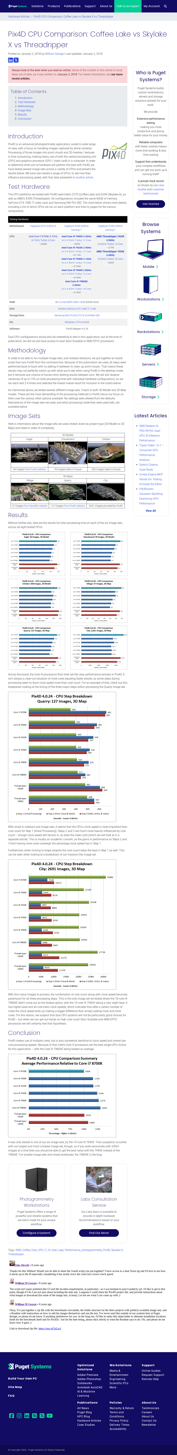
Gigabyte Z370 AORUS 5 (43, 226)
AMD (18, 1250)
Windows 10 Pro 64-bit (77, 322)
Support (90, 6)
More (113, 1387)
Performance (72, 1250)
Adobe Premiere (87, 1375)
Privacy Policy (119, 1420)
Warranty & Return (122, 1408)
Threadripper (16, 1254)
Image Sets (24, 110)
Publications (72, 6)
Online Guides (151, 1370)
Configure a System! (36, 1233)
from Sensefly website (35, 505)
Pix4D (106, 1250)
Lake (61, 1250)
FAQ (11, 1396)
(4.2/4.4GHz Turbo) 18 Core (76, 285)
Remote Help (150, 1379)
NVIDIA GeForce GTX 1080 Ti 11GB (77, 308)
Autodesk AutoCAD (90, 1387)
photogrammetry (92, 1250)
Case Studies (86, 1424)
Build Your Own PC (22, 1379)
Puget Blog (84, 1412)
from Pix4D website (35, 469)
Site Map (15, 1387)
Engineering (117, 1379)
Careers (147, 1412)
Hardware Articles (19, 16)
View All (151, 510)
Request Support (153, 1375)
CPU (40, 1250)
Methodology (26, 106)
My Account (152, 6)
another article (84, 177)
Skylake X (117, 1250)
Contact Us (149, 1420)
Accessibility (118, 1429)
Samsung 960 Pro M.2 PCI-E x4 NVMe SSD (77, 315)
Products (54, 6)
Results (22, 114)
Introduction (25, 98)
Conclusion (24, 118)
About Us (106, 6)
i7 (46, 1250)
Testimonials (150, 1408)
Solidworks (84, 1383)
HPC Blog (83, 1416)
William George (54, 53)
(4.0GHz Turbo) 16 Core (110, 255)
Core (34, 1250)
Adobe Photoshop (89, 1379)
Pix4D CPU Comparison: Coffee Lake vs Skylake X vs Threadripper (73, 16)
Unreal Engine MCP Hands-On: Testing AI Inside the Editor (151, 479)
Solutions (37, 6)
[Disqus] (88, 1302)
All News (83, 1408)
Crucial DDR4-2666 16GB (71, 302)
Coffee (26, 1250)
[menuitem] (165, 6)
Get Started (151, 204)
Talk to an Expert (127, 6)
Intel (54, 1250)
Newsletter (149, 1424)
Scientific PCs (119, 1383)
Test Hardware (26, 102)
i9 (49, 1250)
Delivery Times (119, 1424)
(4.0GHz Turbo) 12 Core (110, 240)
